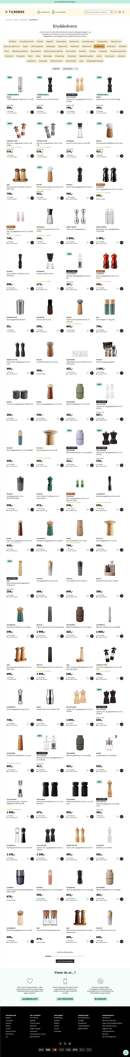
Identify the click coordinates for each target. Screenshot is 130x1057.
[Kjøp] (32, 112)
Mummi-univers (11, 1031)
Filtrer (55, 69)
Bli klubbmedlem (83, 1018)
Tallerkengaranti (83, 1026)
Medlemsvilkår (83, 1028)
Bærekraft (33, 1026)
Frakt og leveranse (108, 1031)
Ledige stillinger (35, 1028)
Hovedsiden (8, 20)
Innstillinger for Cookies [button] (38, 1034)
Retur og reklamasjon (109, 1026)
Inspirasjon (9, 1020)
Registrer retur (107, 1028)
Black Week (9, 1034)
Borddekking (58, 1018)
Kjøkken (16, 20)
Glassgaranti (82, 1023)
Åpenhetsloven (35, 1037)
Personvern (33, 1031)
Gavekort (57, 1020)
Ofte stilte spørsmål (109, 1020)
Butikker (32, 1020)
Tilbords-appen (35, 1023)
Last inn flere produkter (65, 961)
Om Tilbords (34, 1018)
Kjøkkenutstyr (24, 20)
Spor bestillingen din (109, 1037)
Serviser (8, 1028)
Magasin (8, 1018)
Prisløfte (81, 1020)
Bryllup (8, 1026)
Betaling (105, 1034)
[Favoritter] (28, 112)
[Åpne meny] (6, 12)
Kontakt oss (106, 1018)
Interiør (56, 1026)
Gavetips (8, 1023)
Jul (7, 1037)
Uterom (56, 1028)
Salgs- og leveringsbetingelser (112, 1023)
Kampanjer (57, 1031)
